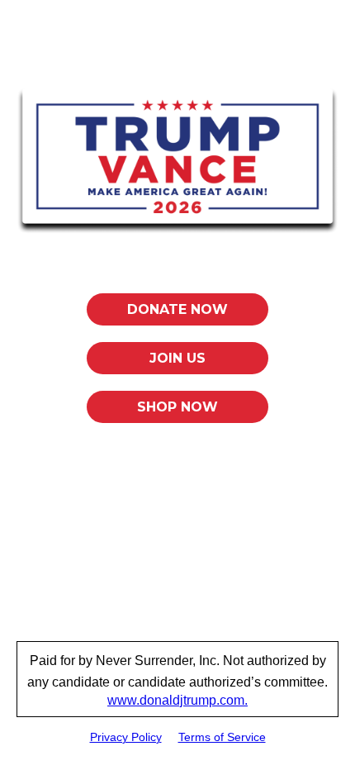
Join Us (177, 358)
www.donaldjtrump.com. (177, 700)
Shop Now (177, 407)
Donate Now (177, 309)
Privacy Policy (126, 737)
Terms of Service (222, 737)
